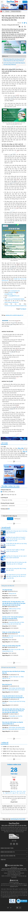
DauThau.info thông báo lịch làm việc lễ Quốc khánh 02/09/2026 (16, 556)
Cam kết (20, 889)
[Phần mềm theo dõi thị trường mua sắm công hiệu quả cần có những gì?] (3, 564)
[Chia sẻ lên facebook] (22, 23)
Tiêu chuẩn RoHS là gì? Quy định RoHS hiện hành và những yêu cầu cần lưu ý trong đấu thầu (16, 576)
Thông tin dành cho (6, 489)
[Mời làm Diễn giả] (14, 474)
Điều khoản (9, 889)
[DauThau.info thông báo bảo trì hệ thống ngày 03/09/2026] (3, 532)
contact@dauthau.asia (13, 295)
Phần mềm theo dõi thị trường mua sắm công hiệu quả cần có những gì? (16, 563)
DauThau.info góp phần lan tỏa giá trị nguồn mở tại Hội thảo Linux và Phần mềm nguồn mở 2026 (15, 539)
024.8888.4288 (8, 294)
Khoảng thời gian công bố (7, 503)
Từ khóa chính (4, 508)
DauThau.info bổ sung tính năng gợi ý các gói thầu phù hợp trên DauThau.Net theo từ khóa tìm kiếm (13, 391)
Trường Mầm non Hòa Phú (15, 716)
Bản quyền (15, 889)
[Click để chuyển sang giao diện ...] (11, 907)
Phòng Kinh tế (12, 593)
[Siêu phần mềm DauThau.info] (14, 7)
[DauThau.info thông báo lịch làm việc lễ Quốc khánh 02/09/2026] (3, 557)
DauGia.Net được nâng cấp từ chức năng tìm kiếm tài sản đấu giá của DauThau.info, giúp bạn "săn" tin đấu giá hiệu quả (13, 350)
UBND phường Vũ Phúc (15, 608)
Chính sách (3, 889)
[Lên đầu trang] (20, 907)
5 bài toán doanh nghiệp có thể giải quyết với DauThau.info (15, 550)
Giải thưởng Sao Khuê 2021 (18, 819)
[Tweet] (24, 23)
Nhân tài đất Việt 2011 (18, 883)
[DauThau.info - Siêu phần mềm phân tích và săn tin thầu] (12, 2)
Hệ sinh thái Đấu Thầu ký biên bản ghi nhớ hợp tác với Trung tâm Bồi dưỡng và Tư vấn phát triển (13, 369)
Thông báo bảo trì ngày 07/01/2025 (12, 426)
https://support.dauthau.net (11, 302)
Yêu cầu (25, 889)
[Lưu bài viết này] (25, 26)
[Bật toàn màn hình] (17, 907)
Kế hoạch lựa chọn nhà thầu (8, 667)
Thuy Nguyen (23, 308)
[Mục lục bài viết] (24, 69)
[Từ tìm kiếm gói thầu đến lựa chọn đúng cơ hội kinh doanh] (3, 545)
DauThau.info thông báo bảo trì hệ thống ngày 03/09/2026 (16, 531)
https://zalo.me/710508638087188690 (14, 299)
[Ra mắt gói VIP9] (14, 438)
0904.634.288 (12, 292)
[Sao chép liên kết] (26, 23)
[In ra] (22, 26)
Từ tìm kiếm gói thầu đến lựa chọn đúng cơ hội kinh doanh (16, 544)
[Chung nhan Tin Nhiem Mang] (14, 836)
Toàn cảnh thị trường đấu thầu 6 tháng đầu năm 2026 (16, 569)
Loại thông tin (4, 497)
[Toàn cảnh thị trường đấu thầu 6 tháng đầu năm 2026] (3, 570)
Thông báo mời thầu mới (7, 585)
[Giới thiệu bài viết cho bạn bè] (20, 26)
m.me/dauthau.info (15, 290)
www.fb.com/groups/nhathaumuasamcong (15, 305)
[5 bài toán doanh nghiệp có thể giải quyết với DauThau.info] (3, 551)
